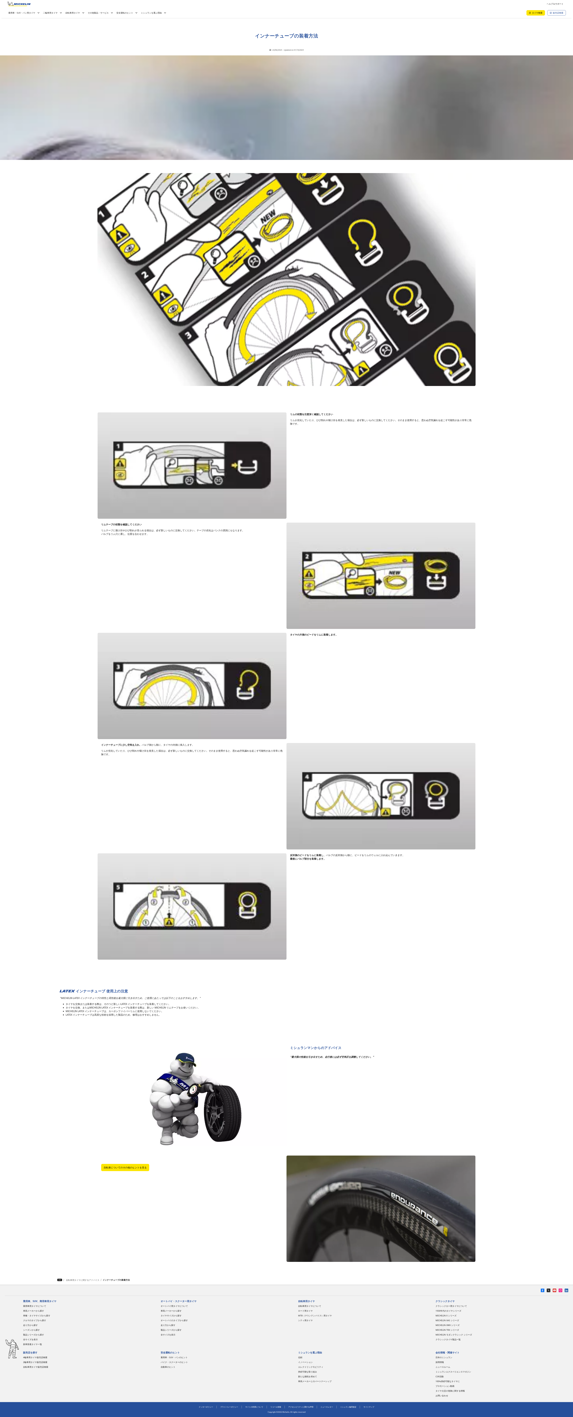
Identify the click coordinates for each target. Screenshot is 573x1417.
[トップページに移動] (19, 4)
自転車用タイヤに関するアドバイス (82, 1280)
